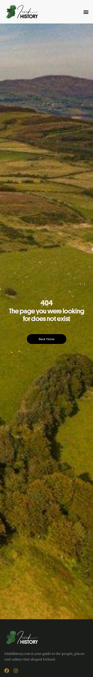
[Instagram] (15, 670)
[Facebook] (6, 670)
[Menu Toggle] (86, 12)
